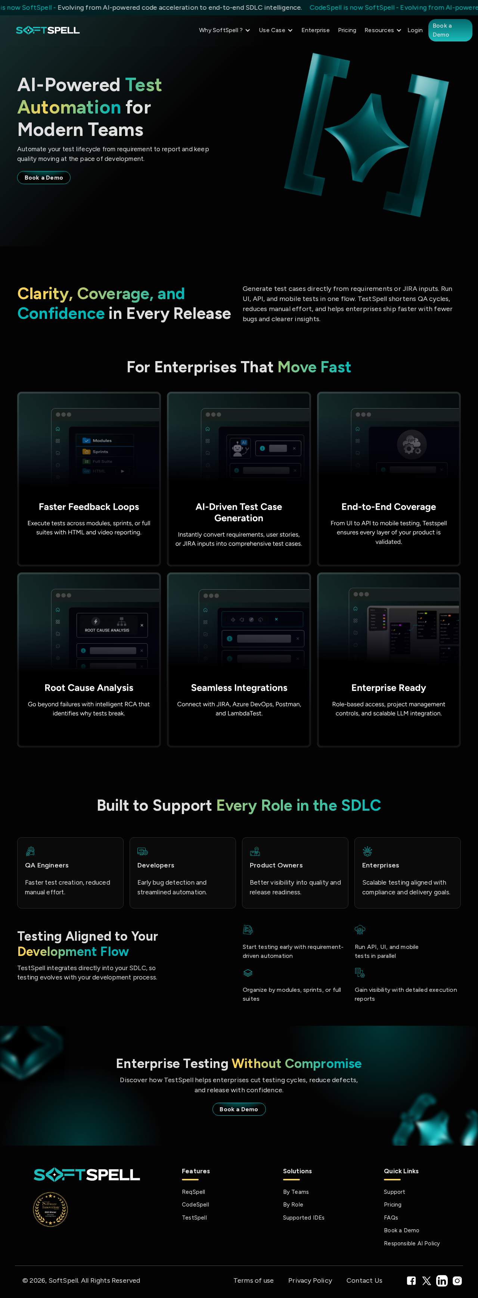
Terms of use (253, 1280)
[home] (48, 30)
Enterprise (315, 30)
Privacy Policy (310, 1280)
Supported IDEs (304, 1217)
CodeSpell (195, 1204)
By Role (293, 1204)
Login (415, 30)
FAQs (391, 1217)
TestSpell (194, 1217)
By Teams (296, 1192)
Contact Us (364, 1280)
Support (394, 1192)
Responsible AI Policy (412, 1243)
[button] (223, 30)
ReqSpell (193, 1192)
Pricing (347, 30)
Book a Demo (442, 30)
